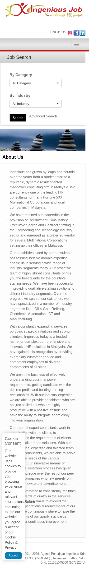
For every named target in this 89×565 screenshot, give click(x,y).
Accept (13, 555)
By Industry (19, 95)
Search (18, 118)
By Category (20, 75)
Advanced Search (43, 116)
